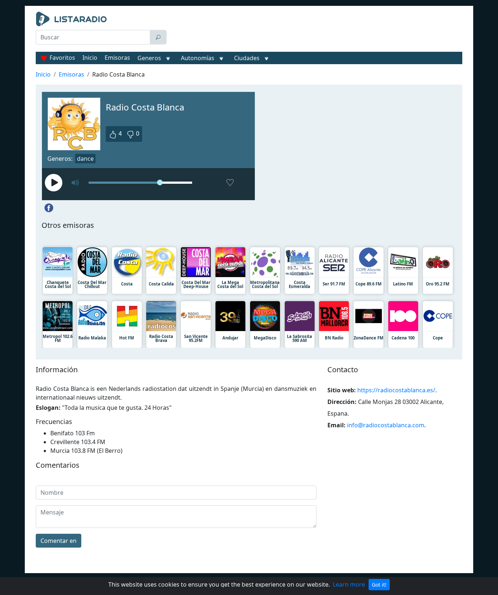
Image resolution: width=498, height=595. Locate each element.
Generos (149, 58)
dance (85, 159)
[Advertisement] (316, 30)
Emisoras (117, 58)
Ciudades (247, 58)
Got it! (379, 584)
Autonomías (197, 58)
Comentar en (58, 541)
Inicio (89, 58)
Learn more (349, 584)
